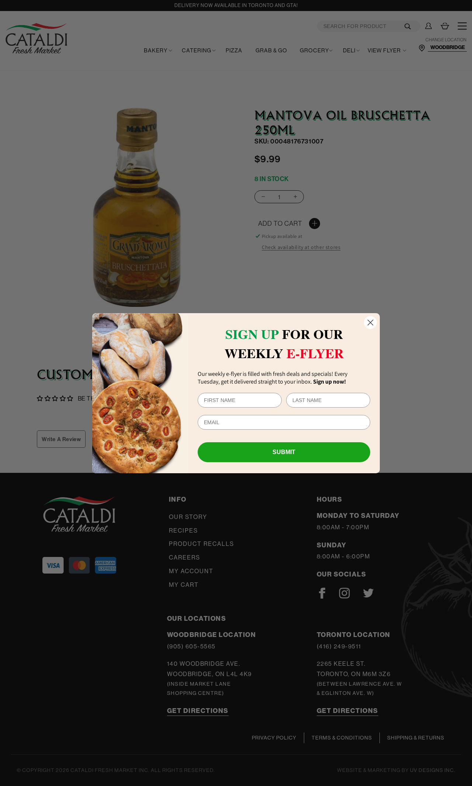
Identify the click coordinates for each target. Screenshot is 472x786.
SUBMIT (284, 452)
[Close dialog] (370, 322)
